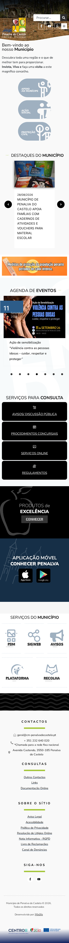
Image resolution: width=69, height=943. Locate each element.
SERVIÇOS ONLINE (34, 453)
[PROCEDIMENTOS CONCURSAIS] (34, 427)
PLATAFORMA (17, 678)
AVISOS (57, 644)
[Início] (14, 22)
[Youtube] (49, 26)
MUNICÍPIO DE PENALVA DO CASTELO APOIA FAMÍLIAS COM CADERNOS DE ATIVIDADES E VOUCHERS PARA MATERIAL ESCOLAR (30, 218)
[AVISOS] (57, 635)
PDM (11, 644)
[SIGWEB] (34, 635)
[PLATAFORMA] (17, 670)
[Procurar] (63, 17)
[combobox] (46, 17)
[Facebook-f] (41, 26)
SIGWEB (34, 644)
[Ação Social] (34, 109)
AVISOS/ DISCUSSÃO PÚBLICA (34, 414)
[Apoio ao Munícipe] (34, 88)
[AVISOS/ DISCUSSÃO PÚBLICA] (34, 407)
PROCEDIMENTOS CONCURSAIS (34, 434)
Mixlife (39, 914)
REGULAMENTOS (34, 473)
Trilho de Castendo (22, 342)
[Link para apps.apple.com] (26, 576)
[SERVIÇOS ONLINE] (34, 446)
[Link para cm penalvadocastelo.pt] (34, 174)
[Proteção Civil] (34, 131)
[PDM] (11, 635)
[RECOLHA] (52, 670)
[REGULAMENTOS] (34, 466)
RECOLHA (52, 678)
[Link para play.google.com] (43, 576)
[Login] (57, 26)
